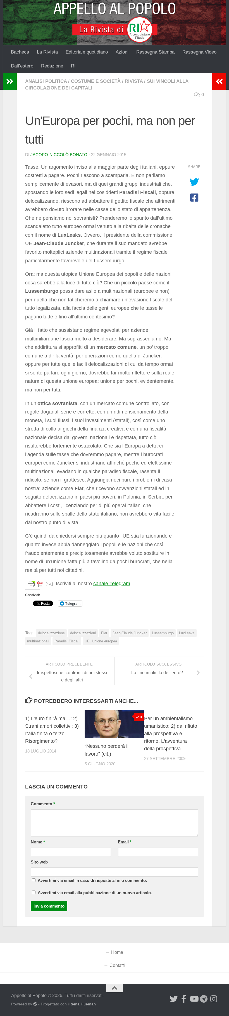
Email (125, 842)
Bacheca (20, 52)
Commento (43, 804)
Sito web (39, 862)
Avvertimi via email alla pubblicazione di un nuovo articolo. (95, 893)
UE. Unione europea (101, 641)
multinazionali (38, 641)
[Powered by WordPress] (35, 1004)
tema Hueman (83, 1004)
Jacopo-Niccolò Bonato (58, 155)
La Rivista (47, 52)
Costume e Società (96, 81)
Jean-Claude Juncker (130, 633)
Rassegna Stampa (155, 52)
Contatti (117, 965)
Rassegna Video (199, 52)
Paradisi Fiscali (66, 641)
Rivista (134, 81)
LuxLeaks (187, 633)
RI (73, 66)
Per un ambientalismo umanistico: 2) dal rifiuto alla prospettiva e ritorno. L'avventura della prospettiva (170, 733)
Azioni (122, 52)
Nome (38, 842)
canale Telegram (111, 583)
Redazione (52, 66)
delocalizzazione (51, 633)
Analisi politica (46, 81)
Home (117, 952)
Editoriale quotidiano (87, 52)
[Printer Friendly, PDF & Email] (40, 584)
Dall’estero (22, 66)
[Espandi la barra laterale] (10, 81)
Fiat (104, 633)
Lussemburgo (163, 633)
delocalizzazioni (83, 633)
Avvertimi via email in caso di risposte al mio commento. (92, 880)
